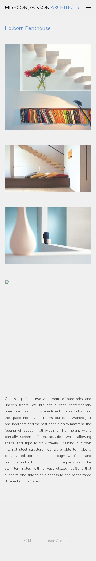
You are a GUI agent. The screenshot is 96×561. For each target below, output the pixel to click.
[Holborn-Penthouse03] (48, 168)
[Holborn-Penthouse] (48, 87)
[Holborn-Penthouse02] (48, 325)
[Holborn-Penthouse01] (48, 235)
